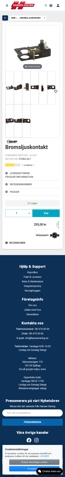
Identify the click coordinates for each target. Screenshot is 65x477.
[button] (7, 5)
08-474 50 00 (42, 329)
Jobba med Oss (32, 309)
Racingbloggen (32, 290)
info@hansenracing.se (36, 338)
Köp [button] (46, 213)
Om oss (32, 305)
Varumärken (32, 314)
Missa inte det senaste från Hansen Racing (32, 406)
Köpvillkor (32, 272)
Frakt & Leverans (32, 276)
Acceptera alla (34, 468)
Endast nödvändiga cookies (34, 462)
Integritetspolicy (32, 286)
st (29, 213)
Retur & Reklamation (32, 281)
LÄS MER (44, 456)
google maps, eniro (36, 369)
